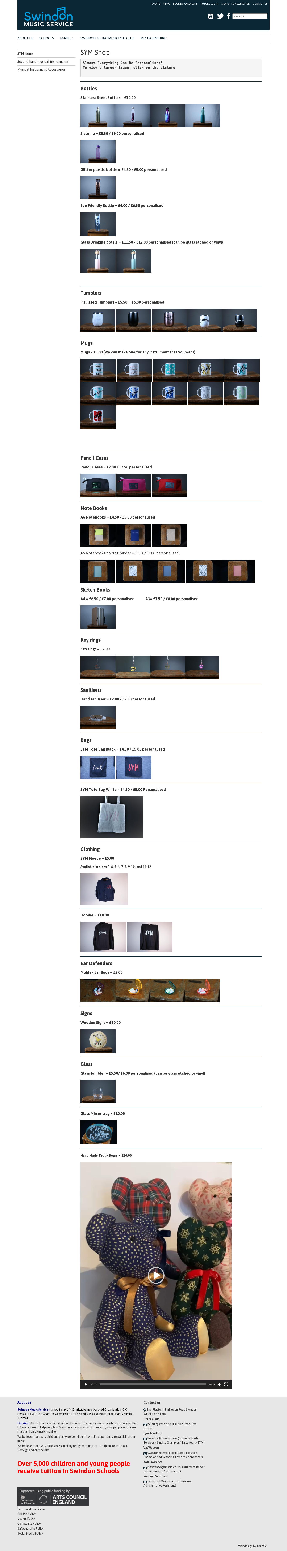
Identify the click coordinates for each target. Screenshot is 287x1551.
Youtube (211, 16)
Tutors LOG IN (209, 3)
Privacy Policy (26, 1513)
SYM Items (25, 53)
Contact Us (260, 3)
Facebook (228, 16)
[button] (156, 1275)
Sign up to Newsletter (235, 3)
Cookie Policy (26, 1518)
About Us (25, 38)
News (166, 3)
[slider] (153, 1384)
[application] (156, 1275)
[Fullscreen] (226, 1384)
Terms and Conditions (31, 1509)
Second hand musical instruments (42, 61)
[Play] (86, 1384)
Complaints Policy (29, 1523)
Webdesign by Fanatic (252, 1546)
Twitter (220, 16)
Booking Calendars (185, 3)
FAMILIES (67, 38)
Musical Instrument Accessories (41, 69)
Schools (46, 38)
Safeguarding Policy (30, 1528)
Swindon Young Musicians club (107, 38)
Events (156, 3)
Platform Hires (154, 38)
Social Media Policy (30, 1533)
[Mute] (219, 1384)
